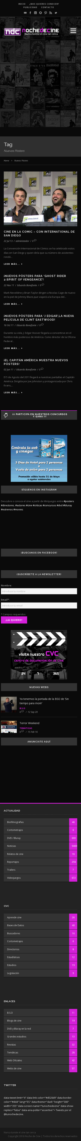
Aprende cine (14, 917)
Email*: (5, 599)
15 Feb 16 (33, 731)
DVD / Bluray (14, 838)
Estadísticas (13, 957)
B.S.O (22, 708)
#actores (20, 505)
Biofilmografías (15, 822)
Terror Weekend (29, 723)
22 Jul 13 (8, 241)
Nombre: (6, 585)
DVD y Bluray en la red (19, 1028)
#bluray (67, 505)
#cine (29, 505)
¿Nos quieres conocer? (44, 4)
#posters (69, 501)
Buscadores (13, 933)
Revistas (11, 1044)
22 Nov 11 (9, 285)
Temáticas (26, 728)
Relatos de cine (15, 854)
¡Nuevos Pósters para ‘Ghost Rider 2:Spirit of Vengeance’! (35, 277)
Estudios (11, 965)
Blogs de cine (14, 1020)
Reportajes (13, 861)
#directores (7, 505)
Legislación (13, 973)
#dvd (60, 505)
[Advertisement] (40, 86)
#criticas (37, 505)
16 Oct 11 (9, 325)
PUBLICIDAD (30, 7)
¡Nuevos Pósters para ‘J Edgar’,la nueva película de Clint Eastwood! (39, 317)
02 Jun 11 (8, 369)
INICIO (22, 4)
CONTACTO (47, 7)
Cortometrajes (15, 830)
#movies (18, 509)
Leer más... (12, 263)
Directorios (13, 949)
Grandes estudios (16, 1036)
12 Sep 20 (33, 712)
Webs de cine (14, 1068)
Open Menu (73, 30)
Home (6, 160)
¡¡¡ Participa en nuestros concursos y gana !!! (39, 415)
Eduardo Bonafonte (27, 285)
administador (22, 241)
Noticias (11, 846)
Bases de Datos (15, 925)
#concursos (49, 505)
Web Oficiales (14, 1060)
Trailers (11, 869)
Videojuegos (14, 877)
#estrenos (7, 509)
